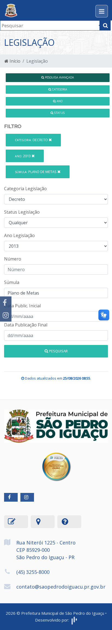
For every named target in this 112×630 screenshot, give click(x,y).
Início (14, 61)
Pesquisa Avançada (59, 77)
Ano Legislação (19, 235)
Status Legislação (22, 212)
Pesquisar (58, 351)
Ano (59, 101)
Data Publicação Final (25, 325)
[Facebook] (5, 302)
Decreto (32, 139)
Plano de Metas (36, 171)
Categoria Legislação (25, 189)
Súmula (11, 282)
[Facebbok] (11, 497)
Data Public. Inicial (22, 306)
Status (59, 112)
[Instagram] (5, 315)
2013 (23, 155)
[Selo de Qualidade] (56, 462)
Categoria (59, 89)
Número (12, 259)
